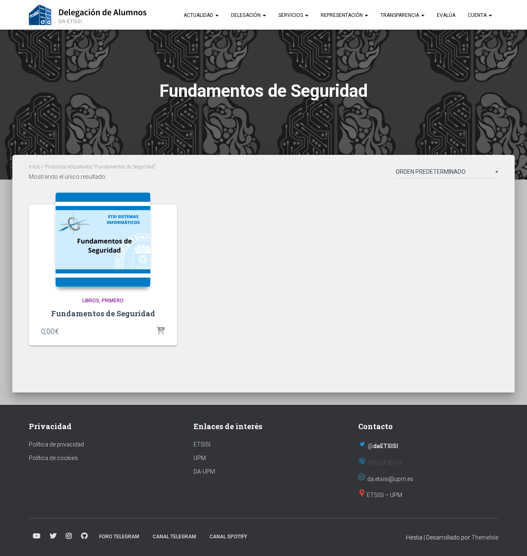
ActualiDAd (199, 15)
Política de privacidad (56, 444)
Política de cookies (53, 458)
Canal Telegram (174, 537)
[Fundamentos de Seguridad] (103, 239)
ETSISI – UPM (384, 495)
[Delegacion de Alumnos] (88, 15)
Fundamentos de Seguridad (103, 313)
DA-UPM (204, 471)
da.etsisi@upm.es (390, 479)
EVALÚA (446, 15)
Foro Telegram (119, 537)
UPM (200, 458)
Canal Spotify (228, 537)
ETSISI (202, 444)
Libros (90, 301)
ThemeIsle (484, 537)
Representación (342, 15)
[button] (217, 15)
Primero (113, 301)
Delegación (246, 15)
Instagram (69, 536)
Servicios (291, 15)
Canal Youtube (36, 536)
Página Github (84, 536)
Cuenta (478, 15)
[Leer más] (160, 331)
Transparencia (400, 15)
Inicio (34, 167)
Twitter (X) (53, 536)
